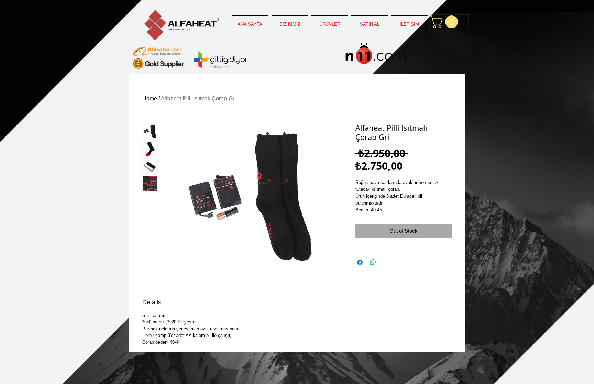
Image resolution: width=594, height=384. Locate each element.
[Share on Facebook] (360, 262)
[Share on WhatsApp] (373, 262)
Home (149, 98)
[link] (445, 21)
